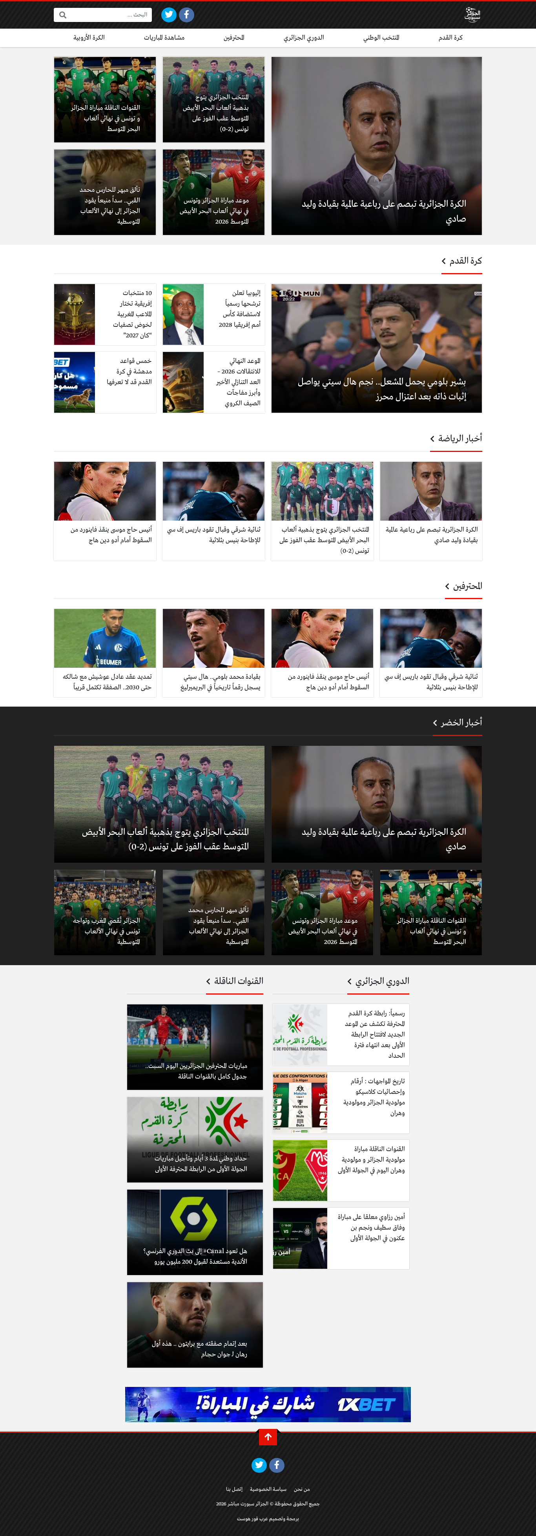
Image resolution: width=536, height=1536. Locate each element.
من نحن (302, 1489)
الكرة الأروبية (89, 38)
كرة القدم (451, 38)
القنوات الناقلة (237, 982)
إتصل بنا (234, 1489)
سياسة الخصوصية (268, 1489)
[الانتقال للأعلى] (268, 1437)
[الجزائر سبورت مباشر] (472, 15)
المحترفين (234, 38)
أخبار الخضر (460, 723)
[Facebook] (186, 14)
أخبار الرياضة (459, 439)
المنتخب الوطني (381, 38)
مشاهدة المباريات (164, 38)
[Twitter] (169, 14)
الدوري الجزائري (304, 38)
